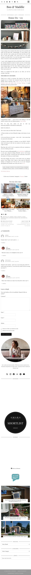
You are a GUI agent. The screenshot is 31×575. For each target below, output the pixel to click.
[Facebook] (9, 2)
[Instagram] (4, 2)
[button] (29, 2)
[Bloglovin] (12, 2)
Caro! (24, 163)
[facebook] (14, 374)
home (15, 216)
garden (11, 216)
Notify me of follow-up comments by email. (10, 328)
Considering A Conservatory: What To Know (23, 223)
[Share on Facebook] (2, 214)
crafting (4, 216)
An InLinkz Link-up (5, 171)
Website (2, 323)
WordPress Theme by (15, 573)
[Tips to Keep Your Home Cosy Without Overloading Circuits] (8, 203)
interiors (11, 217)
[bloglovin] (17, 374)
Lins (7, 247)
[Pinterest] (7, 2)
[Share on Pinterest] (6, 214)
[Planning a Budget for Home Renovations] (23, 188)
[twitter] (7, 374)
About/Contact (22, 571)
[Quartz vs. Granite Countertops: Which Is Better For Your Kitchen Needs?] (8, 188)
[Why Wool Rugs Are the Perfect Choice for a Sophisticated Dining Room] (23, 203)
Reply (3, 242)
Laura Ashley (23, 121)
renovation (17, 217)
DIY (8, 216)
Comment (3, 296)
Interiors (21, 14)
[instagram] (10, 374)
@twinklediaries (21, 151)
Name (2, 312)
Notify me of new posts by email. (8, 330)
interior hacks (5, 217)
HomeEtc (19, 216)
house (23, 216)
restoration (24, 217)
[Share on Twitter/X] (4, 214)
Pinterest (22, 176)
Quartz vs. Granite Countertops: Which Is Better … (8, 195)
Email (2, 317)
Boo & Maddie (15, 7)
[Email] (14, 2)
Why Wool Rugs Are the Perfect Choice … (23, 210)
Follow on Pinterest (16, 468)
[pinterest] (20, 374)
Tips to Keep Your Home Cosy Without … (8, 210)
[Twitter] (1, 2)
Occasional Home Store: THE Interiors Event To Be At (7, 223)
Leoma (7, 235)
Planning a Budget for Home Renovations (22, 194)
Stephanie (8, 260)
